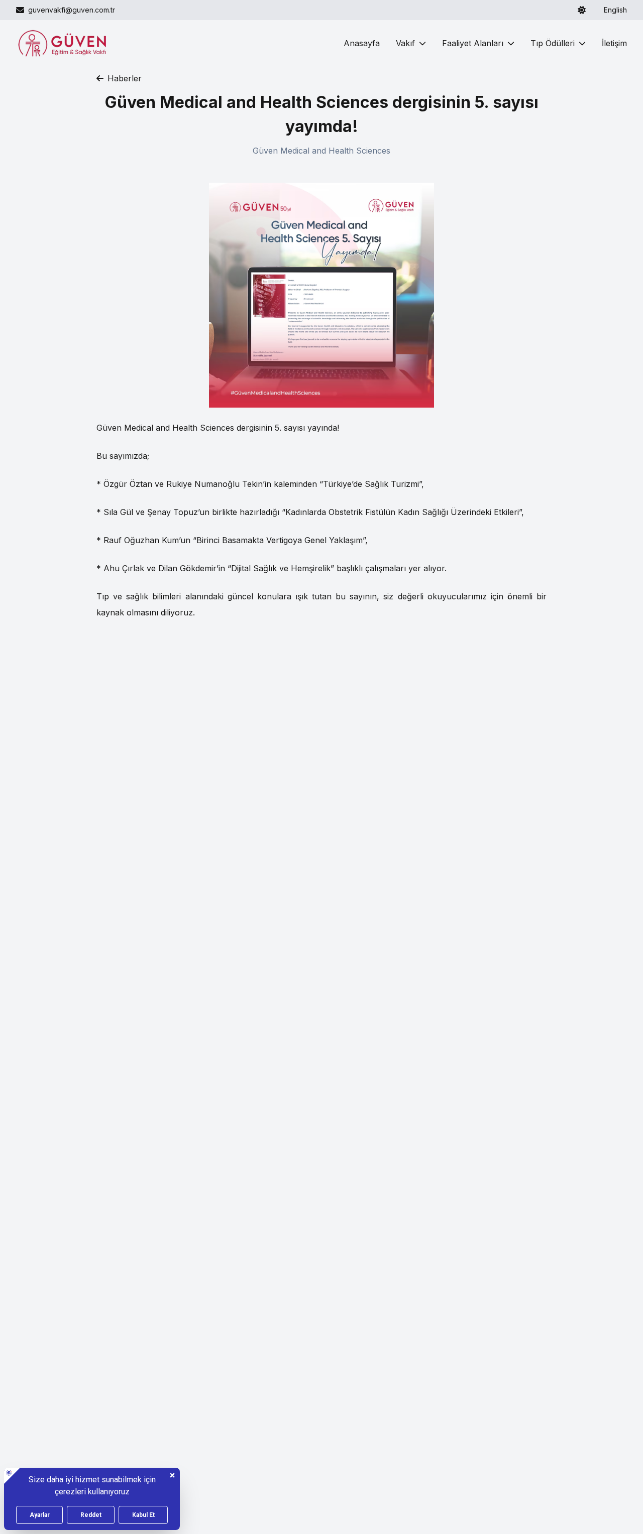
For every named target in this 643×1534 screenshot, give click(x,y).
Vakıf (405, 43)
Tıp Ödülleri (552, 43)
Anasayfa (362, 43)
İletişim (614, 43)
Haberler (125, 78)
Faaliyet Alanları (472, 43)
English (615, 10)
